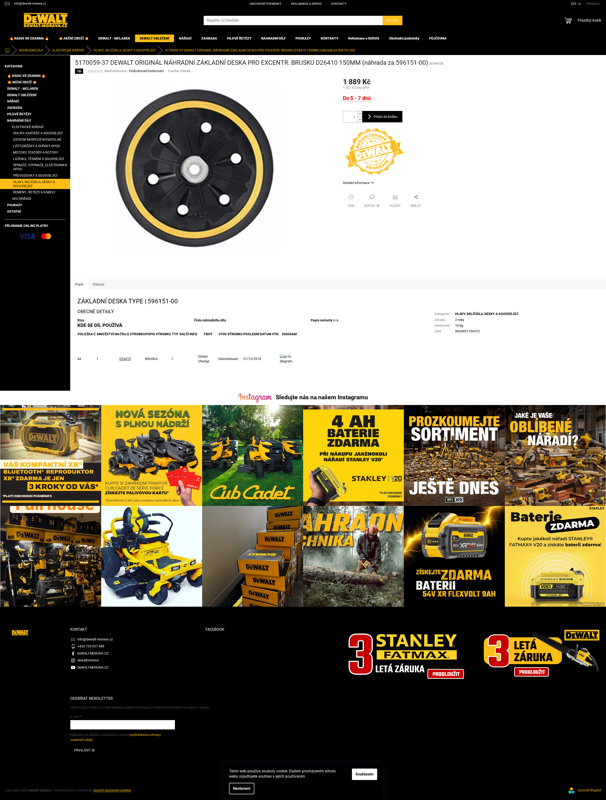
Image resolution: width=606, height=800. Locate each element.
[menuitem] (29, 38)
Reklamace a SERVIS (306, 3)
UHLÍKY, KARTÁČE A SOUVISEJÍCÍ (38, 133)
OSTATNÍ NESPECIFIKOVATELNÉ (37, 139)
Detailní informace (356, 183)
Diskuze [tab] (98, 284)
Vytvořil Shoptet (589, 790)
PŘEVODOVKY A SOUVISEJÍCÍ (35, 175)
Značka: (179, 71)
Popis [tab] (79, 284)
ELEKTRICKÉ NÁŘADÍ (28, 127)
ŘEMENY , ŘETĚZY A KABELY (34, 192)
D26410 (125, 359)
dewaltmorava (88, 660)
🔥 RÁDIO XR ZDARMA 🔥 (26, 76)
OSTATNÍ (14, 211)
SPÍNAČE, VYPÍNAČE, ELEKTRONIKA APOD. (40, 167)
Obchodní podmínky (265, 3)
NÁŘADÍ (13, 101)
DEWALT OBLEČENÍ (21, 95)
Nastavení (241, 788)
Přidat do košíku (385, 117)
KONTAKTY (339, 3)
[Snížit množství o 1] (359, 119)
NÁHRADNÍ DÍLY (19, 120)
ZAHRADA (14, 108)
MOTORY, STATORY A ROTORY (35, 152)
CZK (574, 3)
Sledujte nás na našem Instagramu (322, 397)
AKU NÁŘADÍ (21, 198)
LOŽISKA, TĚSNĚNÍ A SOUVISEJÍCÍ (38, 159)
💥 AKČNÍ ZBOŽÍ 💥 (21, 82)
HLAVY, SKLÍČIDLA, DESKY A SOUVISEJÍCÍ (34, 184)
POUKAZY (14, 205)
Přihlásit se (84, 750)
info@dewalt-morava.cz (95, 639)
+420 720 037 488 (90, 646)
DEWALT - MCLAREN (22, 88)
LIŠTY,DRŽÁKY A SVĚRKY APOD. (36, 146)
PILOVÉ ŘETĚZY (19, 114)
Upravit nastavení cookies (112, 790)
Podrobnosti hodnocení (146, 71)
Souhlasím (365, 774)
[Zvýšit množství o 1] (359, 114)
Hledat (392, 20)
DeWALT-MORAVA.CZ (92, 653)
